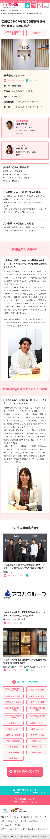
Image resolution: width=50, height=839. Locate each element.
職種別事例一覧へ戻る (26, 771)
